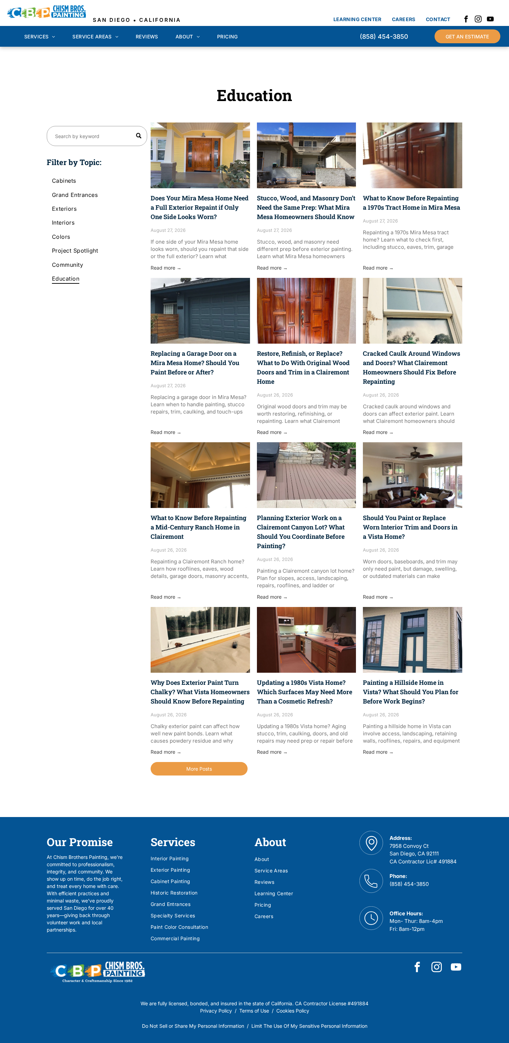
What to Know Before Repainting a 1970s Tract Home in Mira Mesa (411, 202)
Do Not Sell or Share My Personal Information (193, 1026)
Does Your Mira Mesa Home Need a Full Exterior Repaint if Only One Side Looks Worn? (200, 207)
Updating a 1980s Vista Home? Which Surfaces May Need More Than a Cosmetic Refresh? (304, 691)
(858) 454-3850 (409, 884)
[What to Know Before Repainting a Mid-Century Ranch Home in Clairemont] (200, 475)
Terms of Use (254, 1011)
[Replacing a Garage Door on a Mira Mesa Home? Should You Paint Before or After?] (200, 311)
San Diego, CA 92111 (414, 853)
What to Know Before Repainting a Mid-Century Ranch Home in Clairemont (199, 527)
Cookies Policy (292, 1011)
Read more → (166, 268)
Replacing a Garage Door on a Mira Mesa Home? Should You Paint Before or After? (195, 362)
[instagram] (478, 20)
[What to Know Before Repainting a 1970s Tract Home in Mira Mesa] (412, 155)
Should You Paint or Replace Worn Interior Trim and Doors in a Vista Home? (410, 527)
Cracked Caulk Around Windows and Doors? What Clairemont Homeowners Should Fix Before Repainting (411, 367)
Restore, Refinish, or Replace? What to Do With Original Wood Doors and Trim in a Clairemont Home (303, 367)
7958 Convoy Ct (409, 846)
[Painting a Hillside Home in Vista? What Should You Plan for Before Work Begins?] (412, 640)
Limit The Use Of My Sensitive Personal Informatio (308, 1026)
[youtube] (490, 20)
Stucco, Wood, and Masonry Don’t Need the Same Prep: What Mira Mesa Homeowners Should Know (306, 207)
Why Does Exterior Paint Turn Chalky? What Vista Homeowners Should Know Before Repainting (200, 691)
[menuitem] (357, 19)
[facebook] (466, 20)
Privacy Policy (216, 1011)
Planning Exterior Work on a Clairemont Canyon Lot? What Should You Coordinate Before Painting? (301, 532)
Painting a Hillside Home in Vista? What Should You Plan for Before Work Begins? (410, 691)
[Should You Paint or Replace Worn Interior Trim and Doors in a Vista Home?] (412, 475)
